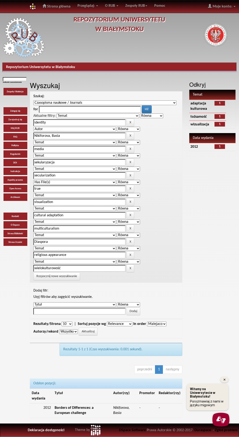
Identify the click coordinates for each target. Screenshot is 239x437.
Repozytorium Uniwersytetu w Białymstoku (40, 67)
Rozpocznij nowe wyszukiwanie (56, 276)
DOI (15, 163)
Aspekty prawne (15, 180)
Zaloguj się (15, 111)
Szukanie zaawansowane (12, 82)
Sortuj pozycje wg (92, 324)
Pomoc (159, 6)
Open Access (15, 188)
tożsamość (198, 117)
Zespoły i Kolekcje (15, 91)
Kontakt (15, 216)
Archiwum (15, 197)
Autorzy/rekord (45, 332)
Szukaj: (38, 96)
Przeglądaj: (86, 6)
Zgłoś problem (226, 430)
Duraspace (202, 430)
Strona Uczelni (15, 242)
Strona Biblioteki (15, 233)
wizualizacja (199, 124)
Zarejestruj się (15, 119)
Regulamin (15, 154)
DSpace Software (132, 430)
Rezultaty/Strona (47, 324)
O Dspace (15, 225)
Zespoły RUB (135, 6)
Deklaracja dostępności (46, 430)
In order (139, 324)
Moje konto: (222, 6)
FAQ (15, 137)
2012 (194, 147)
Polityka (15, 145)
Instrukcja (15, 171)
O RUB (110, 6)
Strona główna (58, 6)
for (35, 109)
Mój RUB (15, 128)
